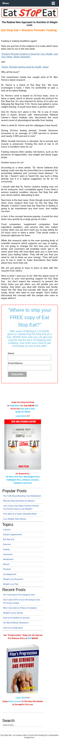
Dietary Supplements (12, 534)
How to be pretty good (13, 628)
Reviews (7, 569)
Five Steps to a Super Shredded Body (20, 514)
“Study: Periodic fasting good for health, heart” (25, 67)
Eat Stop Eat (8, 539)
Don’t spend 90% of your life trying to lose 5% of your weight (21, 601)
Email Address (15, 363)
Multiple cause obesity (13, 613)
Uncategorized (9, 574)
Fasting (6, 549)
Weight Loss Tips (10, 584)
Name (11, 353)
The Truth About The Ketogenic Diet (19, 595)
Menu (5, 3)
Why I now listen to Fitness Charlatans (20, 608)
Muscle (6, 564)
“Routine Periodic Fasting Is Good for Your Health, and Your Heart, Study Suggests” (29, 55)
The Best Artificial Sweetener (16, 623)
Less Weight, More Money (14, 519)
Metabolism (8, 559)
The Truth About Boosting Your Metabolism (22, 496)
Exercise (7, 544)
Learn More (23, 416)
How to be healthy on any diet (16, 618)
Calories (7, 529)
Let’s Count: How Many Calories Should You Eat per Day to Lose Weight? (21, 507)
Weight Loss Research (13, 579)
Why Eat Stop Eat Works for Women (19, 501)
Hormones (7, 554)
